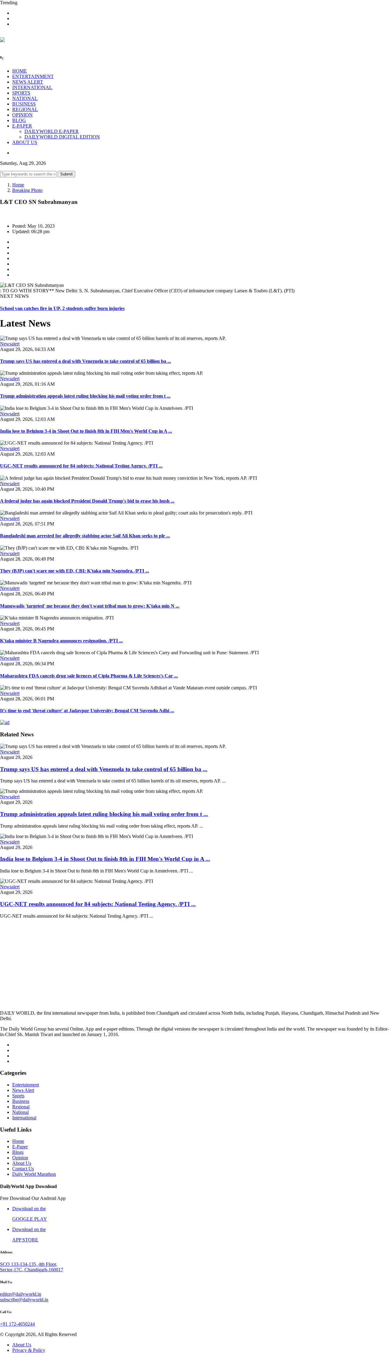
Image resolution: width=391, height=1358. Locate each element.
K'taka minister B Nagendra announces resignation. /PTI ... (61, 640)
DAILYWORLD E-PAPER (51, 131)
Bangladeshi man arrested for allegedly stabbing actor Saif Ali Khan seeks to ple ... (85, 535)
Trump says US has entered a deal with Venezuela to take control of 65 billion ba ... (85, 361)
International (24, 1117)
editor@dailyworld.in (20, 1294)
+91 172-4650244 (17, 1324)
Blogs (18, 1152)
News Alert (23, 1090)
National (20, 1112)
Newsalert (10, 343)
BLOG (19, 120)
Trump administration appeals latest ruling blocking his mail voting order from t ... (85, 396)
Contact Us (23, 1168)
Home (18, 184)
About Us (21, 1163)
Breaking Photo (27, 190)
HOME (19, 71)
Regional (21, 1106)
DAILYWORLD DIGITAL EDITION (62, 136)
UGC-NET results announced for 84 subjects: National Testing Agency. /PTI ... (81, 465)
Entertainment (25, 1084)
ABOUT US (24, 142)
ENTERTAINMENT (33, 76)
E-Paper (20, 1146)
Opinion (20, 1157)
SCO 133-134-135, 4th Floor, (28, 1264)
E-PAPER (22, 125)
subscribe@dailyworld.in (24, 1299)
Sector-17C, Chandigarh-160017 (31, 1269)
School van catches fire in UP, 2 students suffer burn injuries (62, 308)
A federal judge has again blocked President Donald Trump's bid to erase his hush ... (87, 501)
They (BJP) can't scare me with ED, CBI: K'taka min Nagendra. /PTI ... (74, 570)
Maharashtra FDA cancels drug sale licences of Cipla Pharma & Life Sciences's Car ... (89, 675)
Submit (66, 174)
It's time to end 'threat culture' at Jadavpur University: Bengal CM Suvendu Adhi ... (87, 710)
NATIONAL (25, 98)
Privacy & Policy (28, 1350)
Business (20, 1101)
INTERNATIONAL (32, 87)
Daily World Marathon (34, 1174)
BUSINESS (24, 104)
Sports (18, 1095)
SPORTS (21, 93)
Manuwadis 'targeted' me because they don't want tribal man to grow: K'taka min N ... (89, 606)
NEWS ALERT (27, 82)
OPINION (22, 114)
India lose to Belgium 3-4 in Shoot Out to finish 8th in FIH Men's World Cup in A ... (86, 431)
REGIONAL (25, 109)
